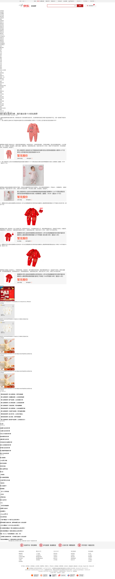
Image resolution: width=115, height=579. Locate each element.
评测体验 (2, 20)
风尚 (1, 54)
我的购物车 (91, 5)
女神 (1, 60)
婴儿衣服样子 (3, 485)
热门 (1, 50)
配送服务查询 (39, 556)
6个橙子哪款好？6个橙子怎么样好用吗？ (10, 519)
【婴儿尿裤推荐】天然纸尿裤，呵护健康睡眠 (11, 405)
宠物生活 (2, 75)
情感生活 (2, 37)
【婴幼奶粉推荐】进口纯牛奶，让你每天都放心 (11, 414)
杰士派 (1, 423)
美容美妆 (2, 25)
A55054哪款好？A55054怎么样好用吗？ (10, 525)
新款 (21, 540)
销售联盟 (61, 566)
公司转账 (55, 559)
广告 (1, 71)
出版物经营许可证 (48, 569)
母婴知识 (2, 30)
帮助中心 (2, 22)
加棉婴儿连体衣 (4, 508)
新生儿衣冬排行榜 (4, 453)
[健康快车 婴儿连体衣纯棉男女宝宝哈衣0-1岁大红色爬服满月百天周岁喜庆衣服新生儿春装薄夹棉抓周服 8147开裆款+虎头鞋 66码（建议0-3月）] (33, 216)
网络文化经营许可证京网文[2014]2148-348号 (62, 569)
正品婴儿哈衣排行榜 (5, 430)
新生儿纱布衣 (3, 500)
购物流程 (21, 553)
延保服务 (90, 556)
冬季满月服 (2, 497)
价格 (13, 540)
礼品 (1, 89)
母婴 (1, 92)
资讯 (1, 46)
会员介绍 (21, 555)
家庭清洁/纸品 (3, 85)
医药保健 (2, 101)
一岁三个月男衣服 (4, 491)
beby (1, 502)
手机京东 (72, 1)
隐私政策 (75, 566)
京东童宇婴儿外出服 (5, 480)
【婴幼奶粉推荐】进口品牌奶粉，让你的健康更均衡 (12, 408)
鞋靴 (1, 99)
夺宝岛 (89, 553)
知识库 (28, 540)
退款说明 (73, 556)
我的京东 (53, 1)
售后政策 (73, 553)
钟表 (1, 102)
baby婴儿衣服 (3, 460)
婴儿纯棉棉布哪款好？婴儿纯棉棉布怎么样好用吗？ (12, 528)
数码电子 (2, 33)
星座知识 (2, 39)
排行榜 (35, 540)
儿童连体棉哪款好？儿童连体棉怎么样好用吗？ (11, 539)
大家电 (20, 559)
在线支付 (55, 555)
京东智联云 (17, 540)
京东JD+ (90, 561)
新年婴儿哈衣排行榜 (5, 447)
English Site (85, 566)
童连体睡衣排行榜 (4, 436)
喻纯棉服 (2, 488)
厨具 (1, 74)
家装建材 (2, 87)
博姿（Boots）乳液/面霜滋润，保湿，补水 (10, 533)
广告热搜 (32, 540)
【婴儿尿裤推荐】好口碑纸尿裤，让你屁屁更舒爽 (12, 402)
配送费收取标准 (39, 558)
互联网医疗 (2, 44)
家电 (1, 67)
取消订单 (73, 559)
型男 (1, 61)
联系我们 (28, 566)
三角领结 (2, 474)
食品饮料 (2, 96)
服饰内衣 (2, 78)
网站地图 (10, 540)
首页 (5, 112)
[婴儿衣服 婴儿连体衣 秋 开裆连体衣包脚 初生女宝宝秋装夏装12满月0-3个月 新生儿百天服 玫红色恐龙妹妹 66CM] (33, 132)
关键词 (23, 540)
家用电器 (2, 72)
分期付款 (55, 556)
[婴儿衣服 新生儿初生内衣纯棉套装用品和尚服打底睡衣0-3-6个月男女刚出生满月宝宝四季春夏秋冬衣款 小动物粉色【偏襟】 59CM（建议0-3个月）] (33, 175)
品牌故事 (2, 17)
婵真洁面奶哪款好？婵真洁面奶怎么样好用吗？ (11, 531)
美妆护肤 (2, 91)
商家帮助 (42, 566)
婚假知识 (2, 40)
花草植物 (2, 41)
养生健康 (2, 29)
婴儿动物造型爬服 (4, 477)
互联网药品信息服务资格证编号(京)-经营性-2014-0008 (63, 568)
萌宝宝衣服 (2, 466)
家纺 (1, 81)
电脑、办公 (2, 77)
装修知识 (2, 27)
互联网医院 (2, 43)
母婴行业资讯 (3, 108)
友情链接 (56, 566)
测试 (1, 109)
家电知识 (2, 23)
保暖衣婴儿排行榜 (4, 439)
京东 (29, 6)
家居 (1, 65)
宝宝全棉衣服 (3, 516)
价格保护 (73, 555)
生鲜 (1, 95)
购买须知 (2, 16)
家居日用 (2, 82)
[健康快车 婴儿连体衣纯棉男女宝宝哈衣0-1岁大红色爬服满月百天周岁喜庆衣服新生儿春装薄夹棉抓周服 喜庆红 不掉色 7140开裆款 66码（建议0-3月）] (33, 257)
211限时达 (38, 555)
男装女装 (2, 32)
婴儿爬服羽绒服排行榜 (5, 450)
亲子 (1, 56)
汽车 (1, 64)
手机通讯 (2, 105)
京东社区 (66, 566)
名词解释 (2, 13)
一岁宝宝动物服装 (4, 505)
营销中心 (47, 566)
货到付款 (55, 553)
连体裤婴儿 (2, 511)
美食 (1, 58)
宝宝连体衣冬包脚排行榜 (6, 442)
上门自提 (38, 553)
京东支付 (59, 572)
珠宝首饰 (2, 103)
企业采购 (65, 1)
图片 (26, 540)
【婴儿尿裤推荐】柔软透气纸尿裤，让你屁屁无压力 (12, 419)
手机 (1, 51)
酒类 (1, 88)
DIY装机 (90, 555)
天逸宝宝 (2, 483)
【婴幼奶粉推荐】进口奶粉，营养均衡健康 (10, 416)
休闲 (1, 68)
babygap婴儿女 (4, 514)
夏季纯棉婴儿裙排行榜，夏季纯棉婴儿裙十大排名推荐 (13, 522)
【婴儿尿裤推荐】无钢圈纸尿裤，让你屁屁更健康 (12, 397)
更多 (1, 19)
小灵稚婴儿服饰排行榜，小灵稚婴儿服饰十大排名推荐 (13, 536)
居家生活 (2, 26)
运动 (1, 63)
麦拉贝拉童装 (3, 463)
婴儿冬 (1, 471)
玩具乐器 (2, 98)
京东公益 (80, 566)
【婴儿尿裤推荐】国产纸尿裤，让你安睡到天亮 (11, 399)
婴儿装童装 (2, 457)
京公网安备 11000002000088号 (35, 568)
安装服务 (2, 12)
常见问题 (2, 15)
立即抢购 (2, 303)
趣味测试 (2, 47)
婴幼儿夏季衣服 (4, 469)
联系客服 (21, 561)
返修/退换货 (73, 558)
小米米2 (2, 494)
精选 (1, 48)
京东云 (63, 572)
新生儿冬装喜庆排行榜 (5, 445)
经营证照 (75, 571)
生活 (1, 53)
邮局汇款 (55, 558)
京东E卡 (90, 558)
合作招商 (37, 566)
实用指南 (2, 10)
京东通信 (90, 559)
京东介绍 (2, 110)
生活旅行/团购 (22, 556)
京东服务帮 (2, 36)
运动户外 (2, 34)
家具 (1, 84)
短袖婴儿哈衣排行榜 (5, 428)
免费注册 (42, 1)
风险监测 (71, 566)
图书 (1, 106)
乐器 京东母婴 (3, 70)
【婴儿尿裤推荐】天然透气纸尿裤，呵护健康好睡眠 (12, 411)
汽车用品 (2, 94)
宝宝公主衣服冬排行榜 (5, 433)
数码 (1, 57)
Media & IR (91, 566)
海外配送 (38, 559)
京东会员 (60, 1)
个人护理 (2, 79)
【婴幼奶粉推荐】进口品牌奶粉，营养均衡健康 (11, 394)
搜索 (80, 5)
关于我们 (23, 566)
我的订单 (47, 1)
